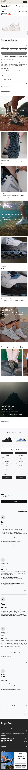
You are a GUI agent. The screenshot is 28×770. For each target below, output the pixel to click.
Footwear (5, 9)
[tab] (22, 512)
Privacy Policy (3, 735)
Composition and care (6, 79)
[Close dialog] (26, 752)
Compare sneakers (5, 91)
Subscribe (20, 765)
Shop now (7, 477)
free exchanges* (11, 59)
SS (26, 731)
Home (2, 9)
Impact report (4, 83)
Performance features (6, 75)
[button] (5, 706)
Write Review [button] (14, 501)
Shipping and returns (5, 86)
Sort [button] (2, 507)
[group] (14, 495)
